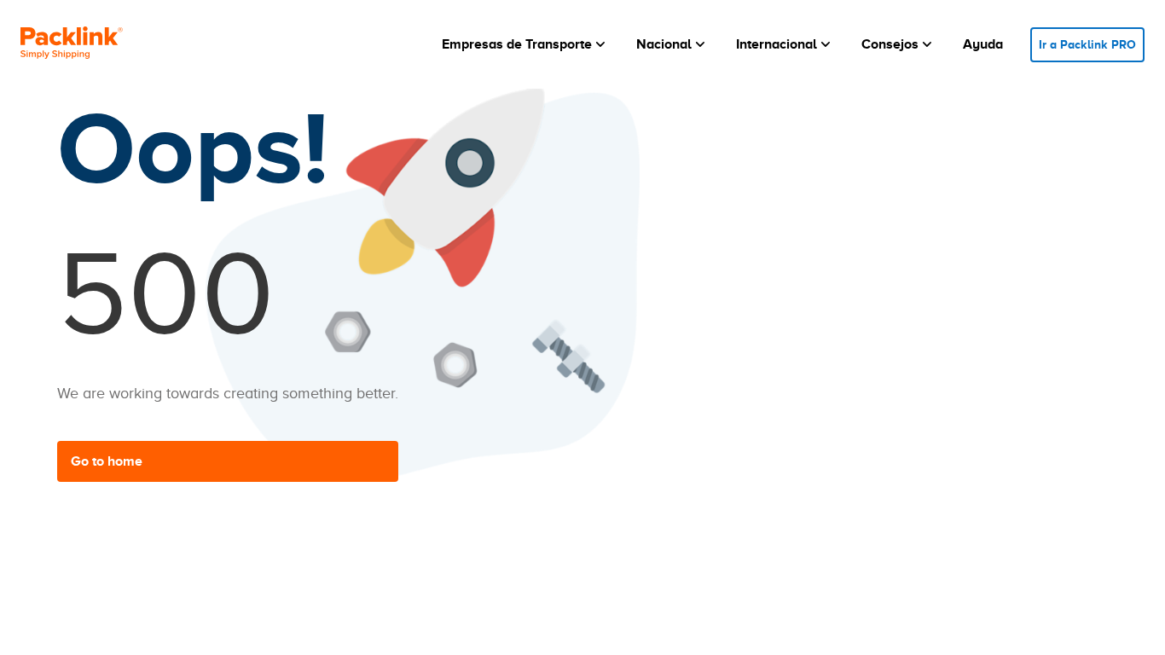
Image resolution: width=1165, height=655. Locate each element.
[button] (525, 44)
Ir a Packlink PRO (1087, 44)
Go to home (106, 461)
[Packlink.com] (71, 44)
